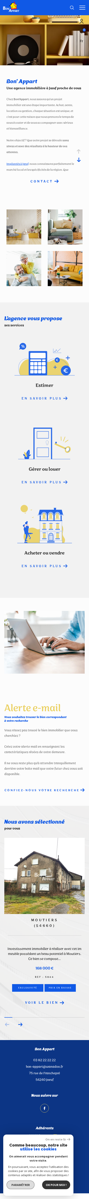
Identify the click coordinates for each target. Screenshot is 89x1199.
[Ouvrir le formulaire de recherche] (72, 7)
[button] (20, 1024)
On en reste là (55, 1139)
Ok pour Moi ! (56, 1185)
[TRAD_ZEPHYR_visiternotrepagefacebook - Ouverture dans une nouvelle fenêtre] (44, 1108)
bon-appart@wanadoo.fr (44, 1066)
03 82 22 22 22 (44, 1060)
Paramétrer (20, 1185)
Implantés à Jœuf (17, 164)
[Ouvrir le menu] (82, 7)
